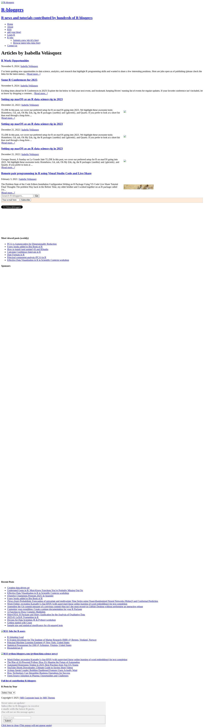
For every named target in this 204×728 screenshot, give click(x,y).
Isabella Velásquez (29, 66)
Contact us (12, 45)
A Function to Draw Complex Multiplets (26, 612)
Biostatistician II (14, 648)
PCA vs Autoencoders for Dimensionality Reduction (32, 244)
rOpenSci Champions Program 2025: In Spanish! (30, 595)
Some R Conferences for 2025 (19, 79)
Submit (8, 721)
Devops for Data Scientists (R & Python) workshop (31, 620)
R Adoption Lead (15, 637)
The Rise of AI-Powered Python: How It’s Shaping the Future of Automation (43, 662)
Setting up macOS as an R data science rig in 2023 (32, 99)
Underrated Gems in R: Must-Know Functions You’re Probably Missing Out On (45, 590)
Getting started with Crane (19, 622)
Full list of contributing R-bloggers (18, 680)
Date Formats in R (15, 254)
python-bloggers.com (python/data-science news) (33, 653)
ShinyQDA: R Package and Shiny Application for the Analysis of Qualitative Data (46, 614)
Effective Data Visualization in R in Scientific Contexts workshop (38, 260)
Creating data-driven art (18, 587)
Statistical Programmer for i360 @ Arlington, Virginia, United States (39, 645)
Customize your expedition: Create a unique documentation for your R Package (44, 609)
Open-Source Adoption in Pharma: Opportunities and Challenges (37, 675)
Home (10, 24)
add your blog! (14, 32)
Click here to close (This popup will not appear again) (26, 725)
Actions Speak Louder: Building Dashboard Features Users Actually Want (42, 670)
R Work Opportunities (15, 60)
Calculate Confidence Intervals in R (24, 252)
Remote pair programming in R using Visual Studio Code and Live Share (46, 173)
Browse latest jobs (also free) (26, 43)
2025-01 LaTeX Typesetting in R (23, 617)
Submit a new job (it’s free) (26, 40)
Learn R (11, 35)
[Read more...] (33, 74)
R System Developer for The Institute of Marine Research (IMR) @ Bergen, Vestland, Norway (52, 640)
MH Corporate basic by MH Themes (37, 697)
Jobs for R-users (17, 631)
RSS (9, 29)
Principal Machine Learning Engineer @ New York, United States (38, 642)
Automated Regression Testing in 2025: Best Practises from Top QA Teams (42, 665)
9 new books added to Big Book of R (25, 246)
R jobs (10, 37)
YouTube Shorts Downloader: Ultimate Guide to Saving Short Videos (40, 667)
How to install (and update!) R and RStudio (27, 249)
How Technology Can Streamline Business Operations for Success (38, 673)
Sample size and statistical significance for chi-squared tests (35, 625)
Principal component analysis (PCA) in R (26, 257)
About (10, 27)
